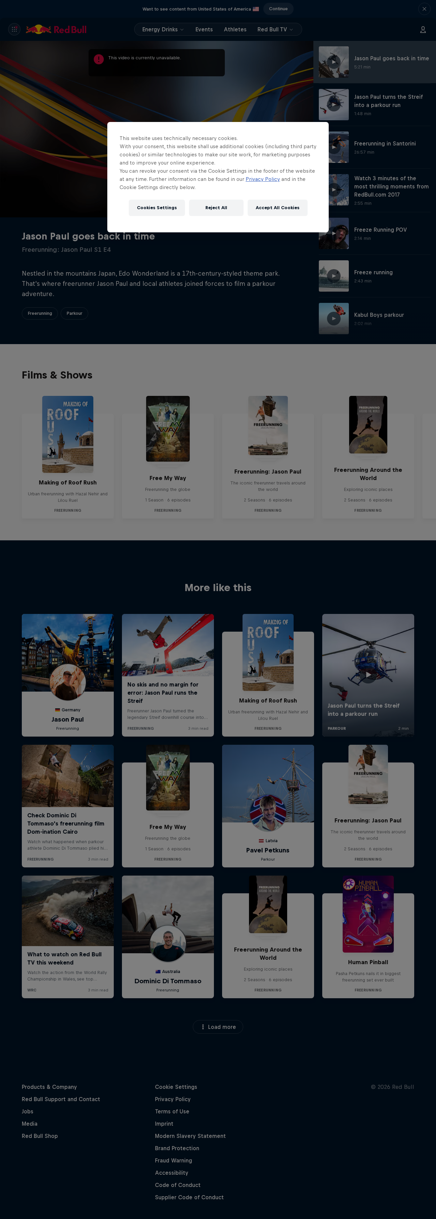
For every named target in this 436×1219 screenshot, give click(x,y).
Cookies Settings (157, 207)
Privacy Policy (263, 179)
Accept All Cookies (277, 207)
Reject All (216, 207)
